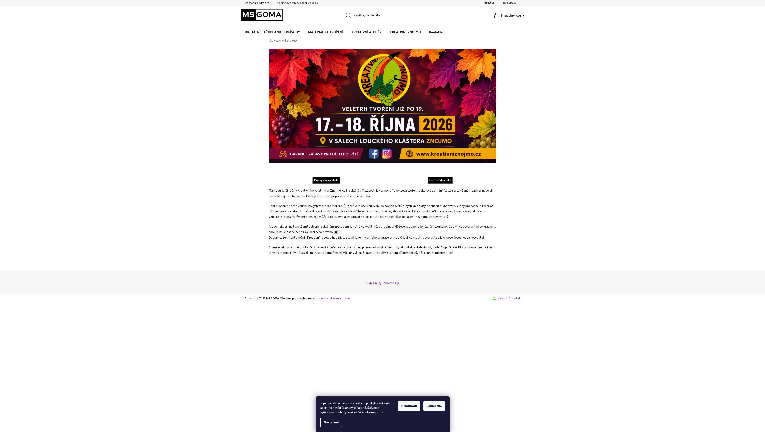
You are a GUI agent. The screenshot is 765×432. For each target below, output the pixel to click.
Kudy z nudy (373, 283)
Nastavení (331, 422)
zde (380, 412)
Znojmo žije (391, 283)
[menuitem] (272, 32)
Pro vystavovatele (326, 180)
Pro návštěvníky (440, 180)
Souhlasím (434, 406)
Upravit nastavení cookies (333, 298)
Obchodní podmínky (257, 3)
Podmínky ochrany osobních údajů (297, 3)
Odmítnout (409, 406)
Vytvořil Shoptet (509, 298)
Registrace (509, 3)
